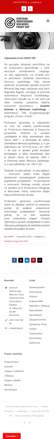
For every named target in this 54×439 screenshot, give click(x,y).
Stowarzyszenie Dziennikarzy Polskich (36, 292)
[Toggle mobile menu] (48, 20)
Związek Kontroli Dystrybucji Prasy (38, 322)
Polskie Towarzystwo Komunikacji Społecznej (35, 335)
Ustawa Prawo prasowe (11, 364)
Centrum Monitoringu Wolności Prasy (22, 406)
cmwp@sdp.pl (35, 2)
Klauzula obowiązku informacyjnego (30, 415)
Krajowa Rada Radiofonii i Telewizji (39, 303)
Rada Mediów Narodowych (36, 312)
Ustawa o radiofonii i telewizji (14, 373)
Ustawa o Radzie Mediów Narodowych (12, 385)
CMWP (10, 236)
